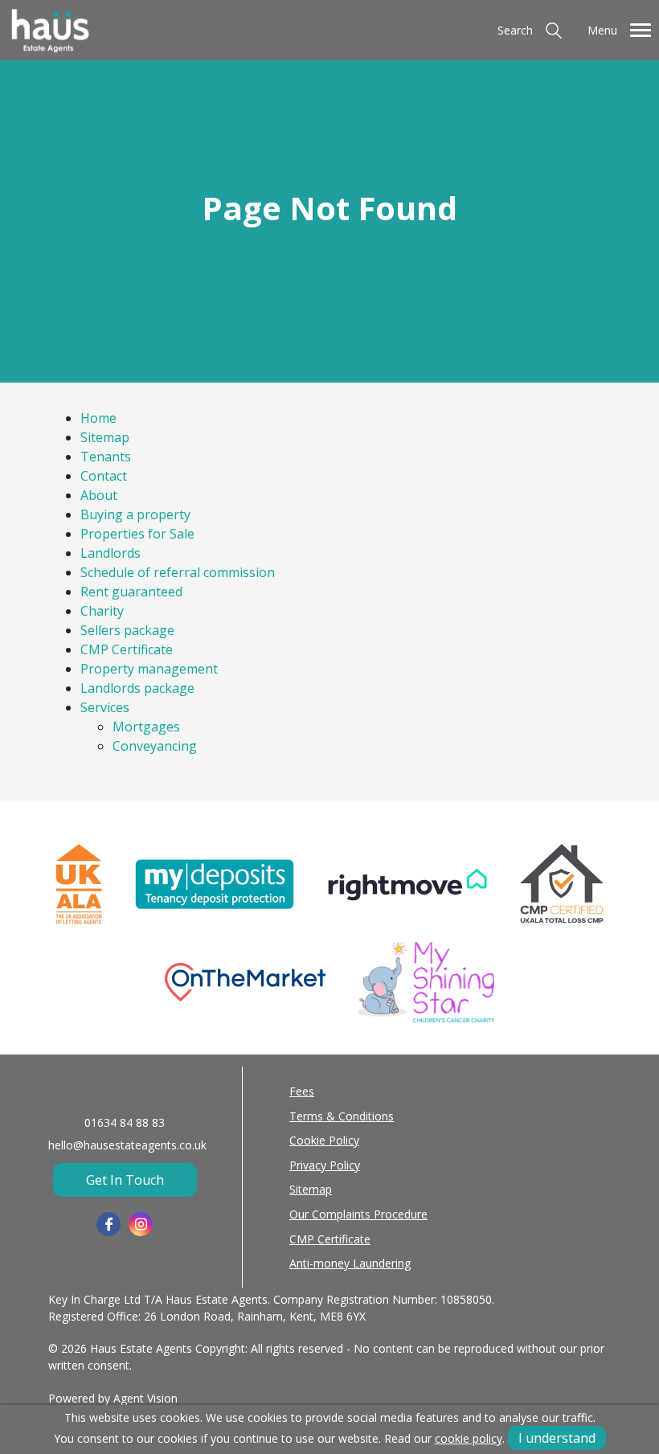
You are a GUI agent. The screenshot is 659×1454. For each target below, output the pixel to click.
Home (98, 418)
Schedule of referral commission (177, 572)
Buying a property (135, 514)
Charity (102, 611)
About (98, 495)
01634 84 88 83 (124, 1122)
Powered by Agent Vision (113, 1398)
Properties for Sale (137, 534)
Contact (103, 476)
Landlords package (137, 688)
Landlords (110, 553)
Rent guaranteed (131, 591)
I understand (557, 1438)
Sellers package (127, 630)
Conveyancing (155, 746)
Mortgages (146, 726)
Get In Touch (125, 1180)
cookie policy (468, 1438)
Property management (149, 669)
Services (104, 707)
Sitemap (104, 437)
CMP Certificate (126, 649)
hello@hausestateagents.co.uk (127, 1145)
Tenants (105, 456)
